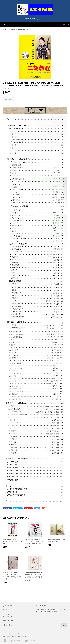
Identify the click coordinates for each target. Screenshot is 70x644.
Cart (67, 25)
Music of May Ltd (11, 636)
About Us (5, 612)
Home (4, 29)
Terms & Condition (8, 617)
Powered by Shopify (23, 636)
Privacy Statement (18, 634)
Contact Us (6, 614)
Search (5, 609)
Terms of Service (7, 634)
